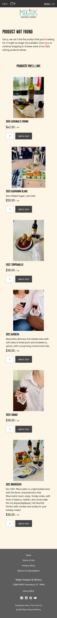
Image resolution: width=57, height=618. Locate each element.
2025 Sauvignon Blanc (17, 191)
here (47, 42)
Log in (4, 3)
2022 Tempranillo (14, 264)
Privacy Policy (28, 565)
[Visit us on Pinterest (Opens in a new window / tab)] (30, 598)
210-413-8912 (28, 591)
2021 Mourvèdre (14, 484)
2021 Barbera (12, 334)
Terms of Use (28, 560)
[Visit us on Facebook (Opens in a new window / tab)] (21, 598)
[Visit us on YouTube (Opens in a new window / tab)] (35, 598)
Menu (47, 4)
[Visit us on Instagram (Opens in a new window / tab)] (26, 598)
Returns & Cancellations (29, 570)
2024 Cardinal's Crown (17, 121)
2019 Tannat (12, 414)
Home (28, 555)
